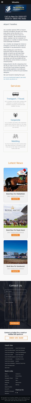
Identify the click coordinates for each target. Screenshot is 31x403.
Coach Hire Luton (19, 356)
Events (6, 384)
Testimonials (18, 382)
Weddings (7, 382)
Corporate (15, 120)
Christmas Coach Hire (20, 363)
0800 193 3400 (16, 338)
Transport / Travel (15, 99)
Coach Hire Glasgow (20, 350)
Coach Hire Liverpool (9, 361)
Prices (17, 378)
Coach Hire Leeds (8, 359)
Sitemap (17, 384)
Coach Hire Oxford (20, 354)
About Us (7, 376)
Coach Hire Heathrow (9, 352)
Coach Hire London (9, 348)
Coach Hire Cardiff (9, 354)
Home (6, 373)
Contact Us (18, 373)
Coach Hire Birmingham (10, 356)
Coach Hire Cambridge (10, 363)
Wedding (15, 141)
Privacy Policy (19, 376)
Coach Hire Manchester (10, 350)
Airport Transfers (8, 386)
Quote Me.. (16, 199)
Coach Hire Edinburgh (20, 348)
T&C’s (17, 380)
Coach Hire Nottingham (21, 352)
